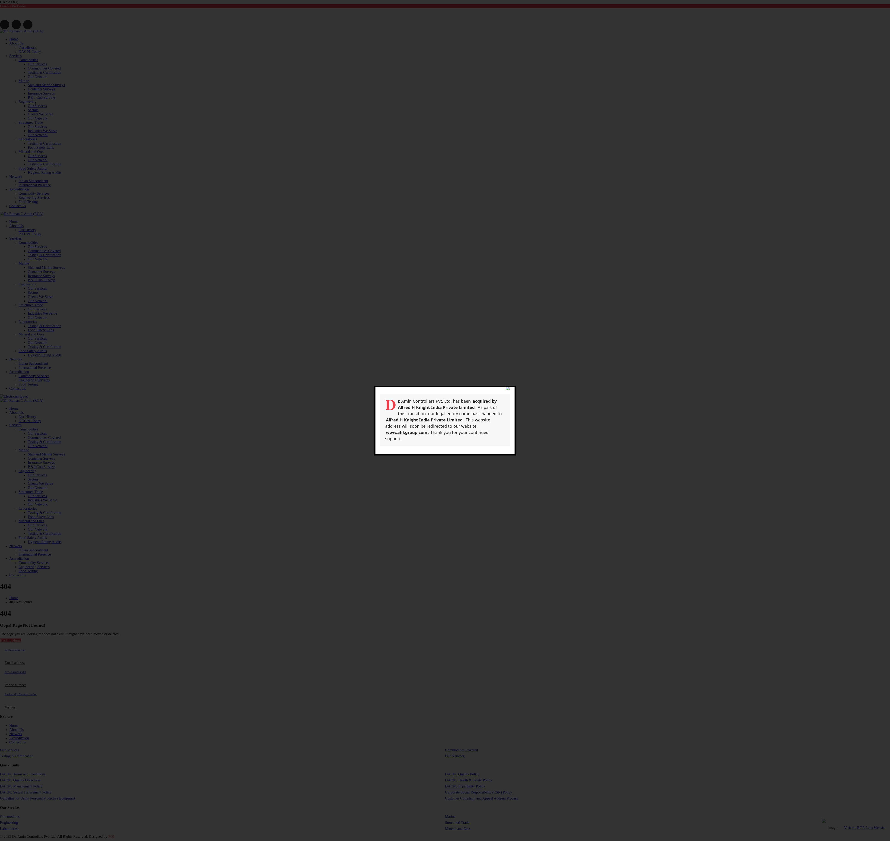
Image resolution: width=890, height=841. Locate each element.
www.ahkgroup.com (406, 432)
